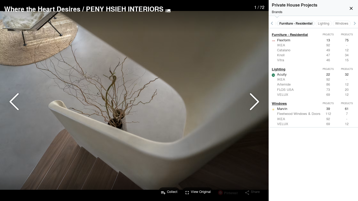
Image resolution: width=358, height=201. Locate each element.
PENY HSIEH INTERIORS (125, 9)
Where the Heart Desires (42, 9)
